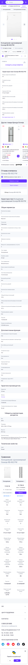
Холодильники (6, 9)
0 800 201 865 (7, 624)
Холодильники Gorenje (20, 9)
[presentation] (3, 24)
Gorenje (3, 397)
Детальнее (6, 495)
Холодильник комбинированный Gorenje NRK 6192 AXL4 (10, 150)
